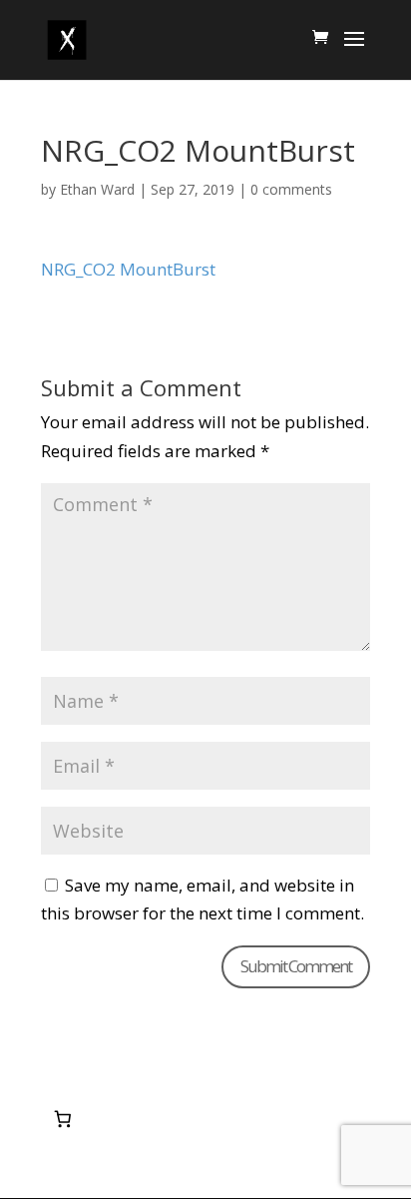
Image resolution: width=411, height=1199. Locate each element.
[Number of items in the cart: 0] (62, 1118)
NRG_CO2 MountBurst (128, 269)
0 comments (291, 189)
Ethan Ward (97, 189)
